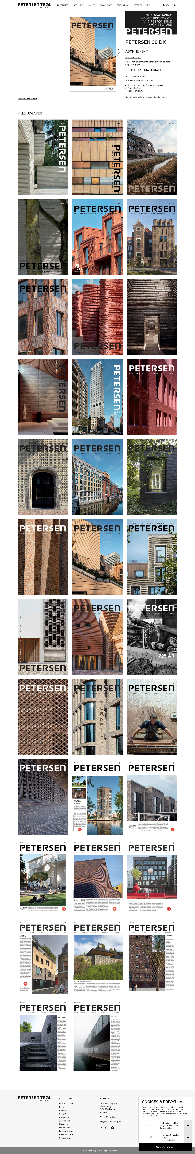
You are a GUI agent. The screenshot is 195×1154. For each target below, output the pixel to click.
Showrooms (64, 1120)
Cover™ (62, 1113)
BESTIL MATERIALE (135, 76)
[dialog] (165, 1124)
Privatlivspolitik (66, 1134)
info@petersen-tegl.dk (110, 1121)
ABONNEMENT (133, 57)
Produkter (62, 5)
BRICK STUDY (66, 1103)
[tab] (188, 1126)
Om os (92, 5)
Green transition (142, 5)
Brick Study (123, 5)
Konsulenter (65, 1124)
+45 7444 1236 (107, 1116)
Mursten (63, 1107)
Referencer (64, 1117)
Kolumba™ (64, 1110)
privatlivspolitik (153, 1116)
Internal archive (66, 1131)
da (175, 5)
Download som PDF (27, 98)
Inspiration (78, 5)
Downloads (106, 5)
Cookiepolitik (65, 1137)
